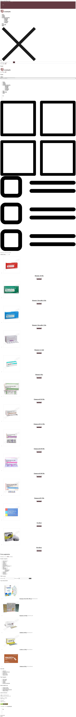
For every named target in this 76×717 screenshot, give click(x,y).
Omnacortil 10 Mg (39, 399)
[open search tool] (18, 60)
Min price (2, 578)
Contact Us (5, 672)
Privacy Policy (5, 673)
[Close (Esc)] (4, 715)
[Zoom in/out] (0, 715)
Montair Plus (39, 374)
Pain (3, 566)
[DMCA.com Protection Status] (4, 704)
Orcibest (39, 523)
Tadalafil (4, 571)
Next (12, 556)
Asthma (4, 562)
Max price (16, 578)
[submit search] (14, 62)
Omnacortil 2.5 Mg (39, 424)
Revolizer (39, 547)
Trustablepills (9, 706)
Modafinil (6, 570)
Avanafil (4, 563)
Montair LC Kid (39, 350)
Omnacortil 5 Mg (39, 498)
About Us (4, 670)
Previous (2, 556)
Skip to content (3, 0)
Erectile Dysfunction (6, 565)
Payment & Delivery (6, 671)
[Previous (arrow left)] (0, 716)
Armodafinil (7, 569)
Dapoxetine (5, 564)
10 (10, 556)
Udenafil (4, 572)
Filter (30, 578)
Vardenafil (4, 573)
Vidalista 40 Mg (5, 687)
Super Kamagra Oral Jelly (7, 689)
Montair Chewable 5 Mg (39, 325)
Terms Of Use (5, 674)
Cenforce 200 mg (6, 688)
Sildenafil (4, 567)
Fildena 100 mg (5, 690)
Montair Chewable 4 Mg (39, 300)
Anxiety (4, 561)
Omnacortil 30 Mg (39, 448)
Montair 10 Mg (39, 275)
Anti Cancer (5, 560)
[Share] (3, 715)
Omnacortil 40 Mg (39, 473)
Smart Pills (4, 568)
